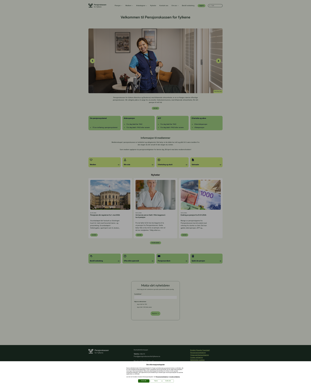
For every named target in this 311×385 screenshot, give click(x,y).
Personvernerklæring (162, 377)
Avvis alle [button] (143, 380)
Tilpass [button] (156, 381)
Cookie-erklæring (175, 377)
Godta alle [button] (168, 381)
